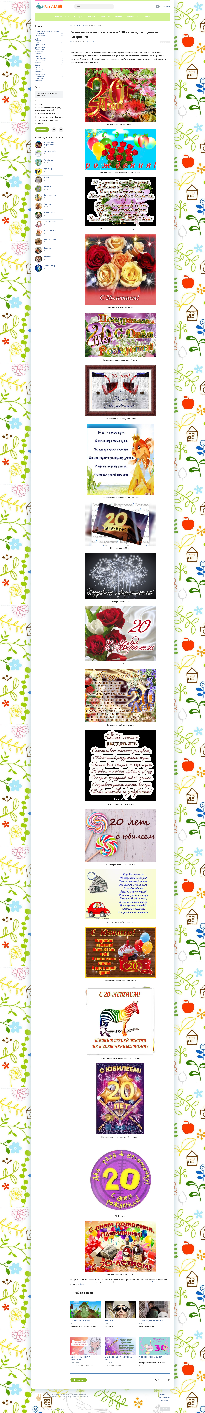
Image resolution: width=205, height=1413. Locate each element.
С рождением (74, 1362)
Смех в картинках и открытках (47, 31)
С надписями (40, 35)
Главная (58, 16)
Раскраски (70, 16)
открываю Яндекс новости (48, 113)
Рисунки (118, 16)
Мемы (147, 16)
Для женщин (40, 47)
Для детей (39, 69)
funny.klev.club (75, 25)
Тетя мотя (109, 1320)
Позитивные (39, 78)
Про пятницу (40, 76)
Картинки (90, 16)
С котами (38, 65)
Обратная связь (164, 1397)
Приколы (38, 54)
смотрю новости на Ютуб (47, 120)
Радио (40, 104)
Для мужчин (108, 1362)
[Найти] (111, 6)
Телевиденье (42, 101)
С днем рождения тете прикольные (80, 1358)
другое (40, 124)
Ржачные (38, 81)
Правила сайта (164, 1400)
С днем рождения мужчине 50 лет (118, 1358)
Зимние (38, 63)
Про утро (38, 42)
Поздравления (40, 58)
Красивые (38, 72)
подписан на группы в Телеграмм (50, 117)
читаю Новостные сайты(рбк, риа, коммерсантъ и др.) (47, 109)
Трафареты (106, 16)
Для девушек (40, 60)
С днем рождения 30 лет (150, 1356)
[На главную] (49, 6)
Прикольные (39, 33)
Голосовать (42, 129)
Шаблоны (129, 16)
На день (38, 38)
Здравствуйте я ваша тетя (151, 1320)
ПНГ (139, 16)
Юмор (84, 25)
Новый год (39, 51)
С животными (40, 74)
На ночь (38, 56)
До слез (38, 67)
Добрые (38, 40)
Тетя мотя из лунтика (80, 1320)
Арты (80, 16)
